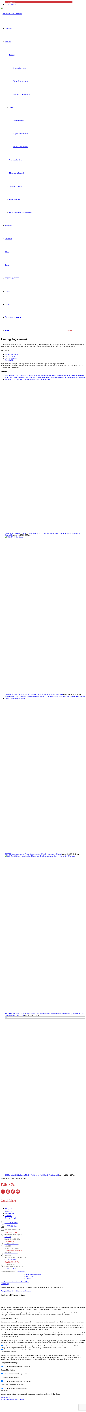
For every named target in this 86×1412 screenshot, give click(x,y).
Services (8, 1211)
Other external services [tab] (8, 1352)
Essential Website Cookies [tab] (9, 1318)
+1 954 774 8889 (10, 1259)
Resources (9, 1213)
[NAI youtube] (18, 1191)
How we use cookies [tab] (8, 1304)
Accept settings (6, 1291)
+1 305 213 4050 (10, 1269)
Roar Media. (21, 1271)
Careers (8, 1215)
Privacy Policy (5, 1397)
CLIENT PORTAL (10, 4)
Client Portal (10, 1218)
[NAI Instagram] (8, 1191)
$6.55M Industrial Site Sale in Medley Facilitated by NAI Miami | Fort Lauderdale (32, 1175)
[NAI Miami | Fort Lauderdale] (11, 14)
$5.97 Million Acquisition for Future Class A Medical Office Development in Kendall (33, 854)
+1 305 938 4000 (11, 1223)
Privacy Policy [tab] (5, 1390)
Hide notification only (18, 1291)
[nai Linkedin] (3, 1191)
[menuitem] (38, 2)
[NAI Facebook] (13, 1191)
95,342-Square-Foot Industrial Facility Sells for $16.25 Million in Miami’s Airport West (34, 694)
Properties (9, 1208)
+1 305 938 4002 (11, 1226)
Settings (28, 1291)
